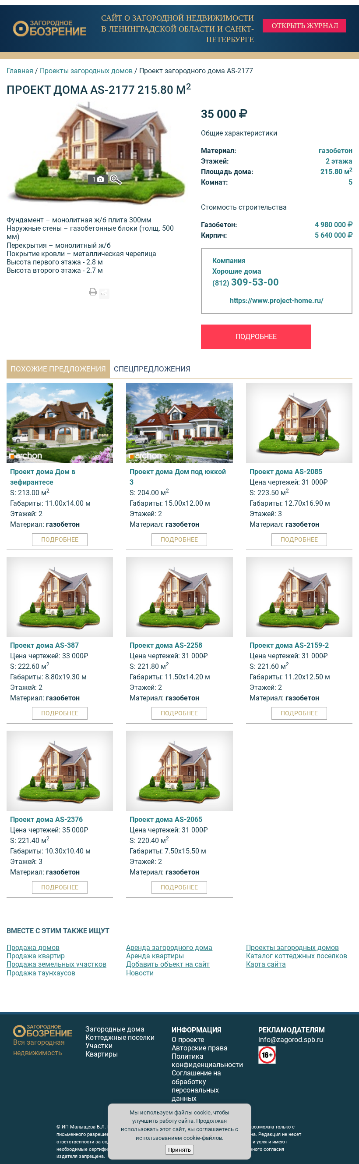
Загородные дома (114, 1029)
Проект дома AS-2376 (46, 819)
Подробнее (256, 336)
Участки (99, 1046)
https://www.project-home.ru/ (277, 300)
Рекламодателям (291, 1030)
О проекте (188, 1039)
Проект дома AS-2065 (166, 819)
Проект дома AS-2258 (166, 645)
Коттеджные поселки (120, 1037)
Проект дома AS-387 (44, 645)
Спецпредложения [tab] (152, 368)
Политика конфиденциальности (207, 1060)
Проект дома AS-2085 (286, 472)
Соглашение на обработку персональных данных (196, 1086)
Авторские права (200, 1048)
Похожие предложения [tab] (58, 368)
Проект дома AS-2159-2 (289, 645)
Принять (179, 1149)
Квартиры (101, 1054)
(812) (245, 283)
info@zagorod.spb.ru (290, 1039)
